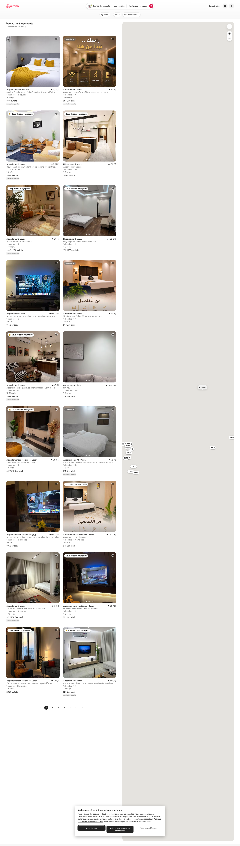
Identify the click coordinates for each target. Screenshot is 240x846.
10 (76, 708)
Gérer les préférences (148, 828)
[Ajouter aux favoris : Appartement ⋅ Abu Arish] (56, 39)
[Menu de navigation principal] (231, 6)
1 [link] (46, 708)
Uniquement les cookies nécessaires (120, 829)
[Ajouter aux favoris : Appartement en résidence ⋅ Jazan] (56, 409)
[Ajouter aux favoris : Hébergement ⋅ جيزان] (113, 114)
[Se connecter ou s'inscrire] (225, 6)
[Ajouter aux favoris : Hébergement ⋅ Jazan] (113, 188)
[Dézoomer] (229, 33)
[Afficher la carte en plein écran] (229, 26)
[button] (12, 101)
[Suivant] (82, 708)
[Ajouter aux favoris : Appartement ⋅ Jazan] (113, 39)
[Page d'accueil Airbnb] (12, 6)
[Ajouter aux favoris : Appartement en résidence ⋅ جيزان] (56, 484)
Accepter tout (91, 828)
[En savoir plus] (25, 27)
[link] (40, 708)
